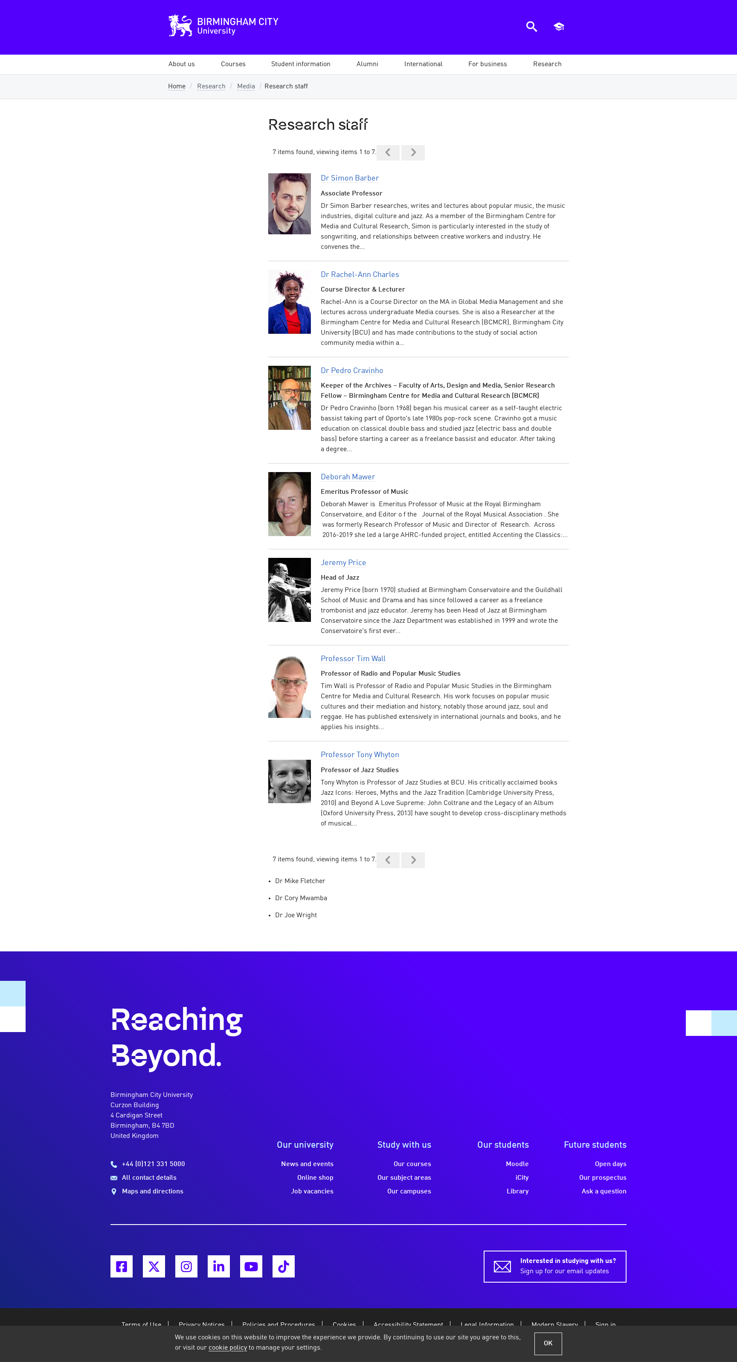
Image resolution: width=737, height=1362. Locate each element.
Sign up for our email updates (568, 1266)
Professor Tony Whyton (360, 755)
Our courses (412, 1164)
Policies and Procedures (278, 1325)
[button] (181, 64)
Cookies (344, 1325)
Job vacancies (312, 1191)
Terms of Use (141, 1325)
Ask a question (604, 1191)
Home (177, 86)
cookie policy (228, 1348)
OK (548, 1343)
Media (246, 86)
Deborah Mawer (348, 477)
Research (211, 86)
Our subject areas (404, 1178)
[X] (154, 1266)
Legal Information (487, 1325)
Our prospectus (603, 1178)
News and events (307, 1164)
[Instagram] (186, 1266)
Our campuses (409, 1191)
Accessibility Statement (408, 1325)
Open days (611, 1164)
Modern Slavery (554, 1325)
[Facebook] (121, 1266)
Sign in (605, 1325)
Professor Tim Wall (353, 659)
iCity (522, 1178)
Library (518, 1191)
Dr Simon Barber (350, 178)
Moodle (517, 1164)
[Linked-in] (219, 1266)
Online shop (315, 1178)
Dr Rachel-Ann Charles (360, 275)
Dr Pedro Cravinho (352, 371)
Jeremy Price (343, 563)
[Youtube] (251, 1266)
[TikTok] (284, 1266)
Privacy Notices (202, 1325)
